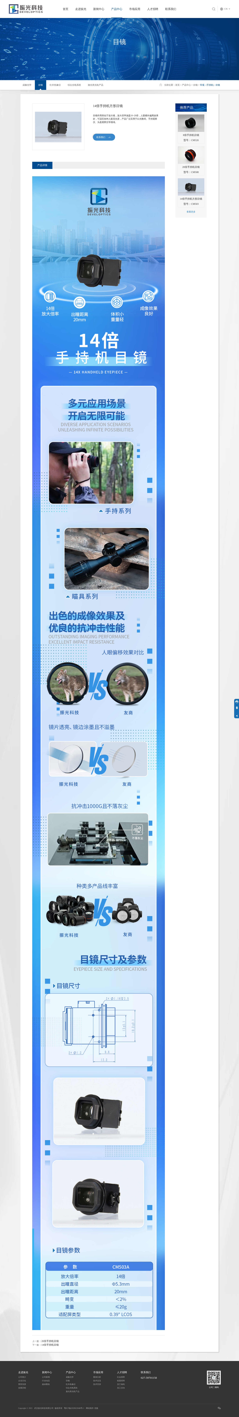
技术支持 (97, 1384)
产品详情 (42, 165)
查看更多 (191, 212)
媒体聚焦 (46, 1384)
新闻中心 (98, 9)
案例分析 (97, 1377)
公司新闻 (46, 1377)
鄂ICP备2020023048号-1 (74, 1408)
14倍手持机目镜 (50, 1344)
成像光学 (27, 85)
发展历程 (22, 1388)
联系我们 (170, 9)
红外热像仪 (55, 85)
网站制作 (90, 1408)
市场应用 (134, 9)
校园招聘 (121, 1381)
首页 (65, 9)
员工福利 (121, 1384)
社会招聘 (121, 1377)
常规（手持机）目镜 (210, 85)
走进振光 (80, 9)
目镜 (40, 85)
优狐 (96, 1408)
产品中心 (116, 9)
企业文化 (22, 1381)
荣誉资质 (22, 1384)
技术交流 (97, 1381)
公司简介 (22, 1377)
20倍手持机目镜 (50, 1341)
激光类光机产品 (95, 85)
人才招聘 (152, 9)
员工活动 (121, 1388)
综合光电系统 (74, 85)
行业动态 (46, 1381)
